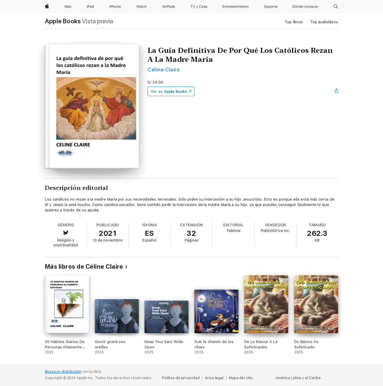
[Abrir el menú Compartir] (336, 91)
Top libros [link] (294, 22)
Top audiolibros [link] (324, 22)
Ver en (169, 91)
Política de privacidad (180, 378)
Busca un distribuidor (63, 372)
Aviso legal (214, 378)
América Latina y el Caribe (298, 378)
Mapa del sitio (241, 378)
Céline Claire (164, 69)
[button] (336, 6)
